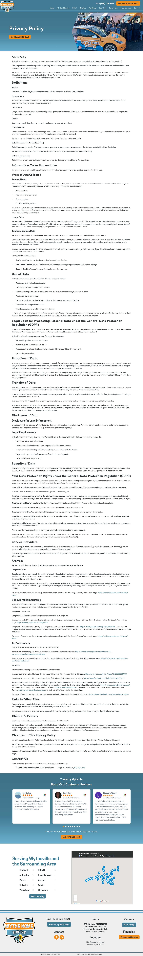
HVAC (74, 8)
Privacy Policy (56, 954)
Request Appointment (128, 3)
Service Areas (126, 8)
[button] (63, 826)
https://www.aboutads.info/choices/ (115, 685)
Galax (22, 880)
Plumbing (92, 8)
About (52, 8)
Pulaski (41, 870)
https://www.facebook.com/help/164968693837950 (106, 674)
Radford (23, 870)
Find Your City (37, 896)
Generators (113, 8)
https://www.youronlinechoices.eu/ (32, 690)
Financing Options (129, 937)
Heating (83, 8)
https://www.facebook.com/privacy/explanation (109, 694)
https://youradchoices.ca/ (66, 687)
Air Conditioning (63, 8)
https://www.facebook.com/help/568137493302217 (103, 678)
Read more (120, 820)
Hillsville (23, 885)
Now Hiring (129, 924)
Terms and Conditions (46, 954)
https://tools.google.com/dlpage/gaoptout (97, 626)
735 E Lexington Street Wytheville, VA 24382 (95, 943)
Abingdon (24, 875)
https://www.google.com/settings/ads (32, 622)
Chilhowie (43, 890)
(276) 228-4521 (79, 767)
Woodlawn (24, 890)
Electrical (102, 8)
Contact (137, 8)
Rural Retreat (44, 875)
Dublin (41, 885)
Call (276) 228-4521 (105, 3)
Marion (41, 880)
